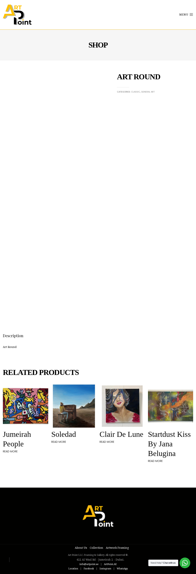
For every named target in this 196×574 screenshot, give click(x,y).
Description (13, 335)
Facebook (89, 568)
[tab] (13, 336)
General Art (148, 91)
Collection (96, 547)
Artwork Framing (117, 547)
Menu (184, 14)
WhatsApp (122, 568)
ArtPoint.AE (110, 564)
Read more (10, 451)
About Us (81, 547)
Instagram (105, 568)
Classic (135, 91)
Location (73, 568)
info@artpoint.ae (88, 564)
